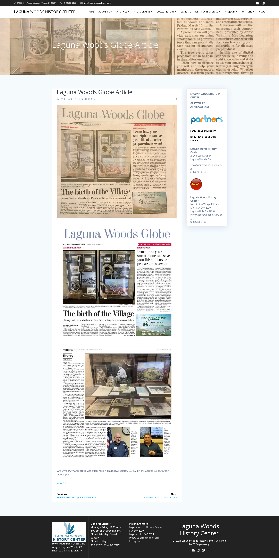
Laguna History (44, 12)
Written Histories (206, 11)
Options (247, 11)
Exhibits (186, 11)
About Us (104, 11)
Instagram (135, 541)
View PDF (62, 483)
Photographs (142, 11)
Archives (122, 11)
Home (91, 11)
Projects (230, 11)
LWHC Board (66, 99)
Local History (165, 11)
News (262, 11)
